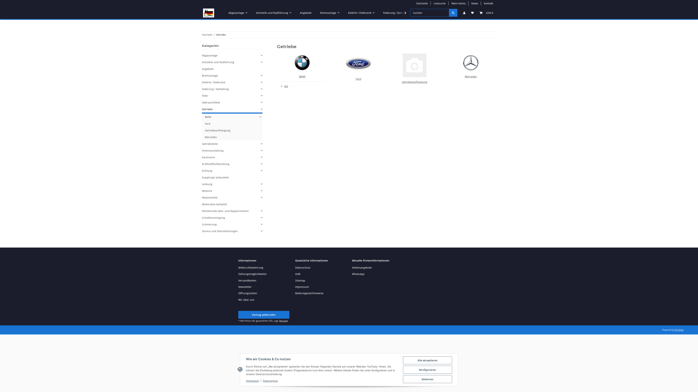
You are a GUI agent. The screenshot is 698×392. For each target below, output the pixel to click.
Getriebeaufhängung (414, 82)
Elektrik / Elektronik (213, 82)
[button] (464, 13)
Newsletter (245, 287)
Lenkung (207, 184)
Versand (283, 320)
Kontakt (488, 3)
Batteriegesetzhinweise (309, 293)
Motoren (207, 191)
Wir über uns (246, 299)
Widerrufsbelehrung (250, 267)
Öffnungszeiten (247, 293)
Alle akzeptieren (428, 360)
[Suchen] (453, 13)
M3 (286, 86)
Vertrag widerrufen (264, 315)
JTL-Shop (679, 329)
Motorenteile (210, 197)
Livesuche (440, 3)
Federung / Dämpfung (215, 89)
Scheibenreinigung (213, 217)
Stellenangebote (362, 267)
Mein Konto (459, 3)
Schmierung (209, 224)
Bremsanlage (210, 75)
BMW (302, 76)
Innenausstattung (213, 150)
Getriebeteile (210, 144)
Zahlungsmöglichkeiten (252, 274)
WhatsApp (358, 274)
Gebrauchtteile (211, 102)
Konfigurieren (427, 369)
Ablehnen (428, 379)
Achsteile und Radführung (218, 62)
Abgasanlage (210, 55)
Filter (205, 95)
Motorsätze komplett (214, 204)
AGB (297, 274)
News (474, 3)
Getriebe (207, 109)
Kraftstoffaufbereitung (215, 164)
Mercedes (471, 76)
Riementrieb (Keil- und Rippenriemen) (225, 211)
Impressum (252, 380)
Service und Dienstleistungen (220, 231)
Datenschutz (270, 380)
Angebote (208, 69)
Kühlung (207, 170)
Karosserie (208, 157)
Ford (358, 79)
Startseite (422, 3)
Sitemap (300, 280)
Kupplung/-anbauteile (215, 177)
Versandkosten (247, 280)
